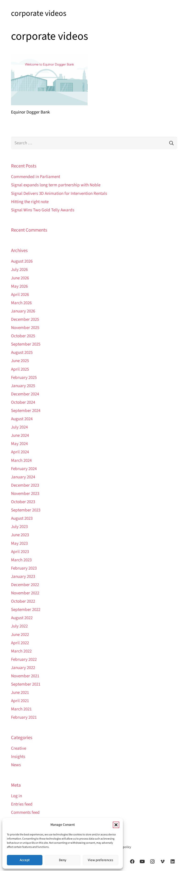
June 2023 (20, 535)
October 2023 (23, 502)
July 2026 (19, 270)
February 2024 (24, 469)
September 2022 (25, 610)
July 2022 (19, 626)
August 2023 (22, 518)
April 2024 (20, 452)
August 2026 (22, 261)
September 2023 (25, 510)
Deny (62, 860)
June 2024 (20, 435)
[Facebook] (132, 861)
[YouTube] (142, 861)
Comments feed (25, 812)
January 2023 (23, 576)
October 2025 (23, 336)
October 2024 (23, 402)
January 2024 (23, 477)
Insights (18, 757)
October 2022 (23, 601)
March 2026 (21, 303)
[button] (116, 825)
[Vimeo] (162, 861)
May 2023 (19, 543)
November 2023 (25, 494)
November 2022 (25, 593)
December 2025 (25, 319)
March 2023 (21, 560)
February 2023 (24, 568)
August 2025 (22, 352)
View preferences (100, 860)
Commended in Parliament (35, 177)
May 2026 (19, 286)
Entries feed (22, 804)
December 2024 (25, 394)
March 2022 (21, 651)
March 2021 (21, 709)
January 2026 (23, 311)
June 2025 (20, 361)
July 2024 (19, 427)
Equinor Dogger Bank (30, 112)
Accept (25, 860)
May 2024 (19, 444)
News (16, 765)
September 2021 (25, 684)
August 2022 (22, 618)
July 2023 (19, 527)
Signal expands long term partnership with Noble (55, 185)
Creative (18, 748)
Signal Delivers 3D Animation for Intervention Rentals (59, 193)
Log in (16, 796)
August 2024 (22, 419)
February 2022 (24, 659)
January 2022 (23, 668)
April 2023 (20, 552)
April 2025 (20, 369)
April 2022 (20, 643)
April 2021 (20, 701)
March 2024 (21, 460)
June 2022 (20, 635)
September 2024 (25, 411)
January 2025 (23, 386)
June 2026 (20, 278)
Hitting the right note (30, 202)
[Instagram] (152, 861)
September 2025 (25, 344)
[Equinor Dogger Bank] (49, 79)
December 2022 (25, 585)
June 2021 (20, 692)
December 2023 (25, 485)
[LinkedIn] (172, 861)
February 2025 (24, 378)
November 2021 (25, 676)
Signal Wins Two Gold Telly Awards (42, 210)
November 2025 (25, 328)
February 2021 (24, 717)
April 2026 (20, 295)
